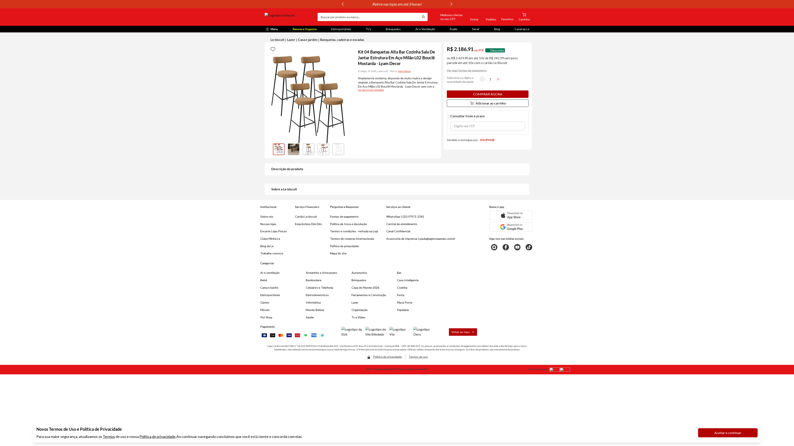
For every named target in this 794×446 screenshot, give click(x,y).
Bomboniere (314, 280)
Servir (476, 29)
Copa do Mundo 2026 (365, 287)
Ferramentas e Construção (369, 295)
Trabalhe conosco (271, 253)
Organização (360, 310)
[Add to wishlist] (273, 49)
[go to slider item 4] (338, 149)
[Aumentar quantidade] (498, 79)
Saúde (310, 317)
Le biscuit (277, 40)
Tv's (368, 29)
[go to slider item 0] (279, 149)
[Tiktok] (529, 247)
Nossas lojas (268, 224)
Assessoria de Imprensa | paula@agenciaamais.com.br (420, 238)
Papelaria (403, 310)
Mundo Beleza (315, 310)
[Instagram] (494, 247)
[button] (447, 16)
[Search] (423, 17)
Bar (399, 272)
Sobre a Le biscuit (284, 189)
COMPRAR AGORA (487, 94)
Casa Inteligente (408, 280)
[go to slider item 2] (308, 149)
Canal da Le (522, 29)
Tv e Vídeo (358, 317)
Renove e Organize (305, 29)
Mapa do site (338, 253)
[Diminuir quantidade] (482, 79)
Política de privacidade (157, 436)
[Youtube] (517, 247)
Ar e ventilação (270, 272)
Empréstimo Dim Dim (308, 224)
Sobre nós (266, 216)
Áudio (453, 29)
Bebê (263, 280)
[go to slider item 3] (323, 149)
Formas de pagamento (344, 216)
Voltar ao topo (460, 332)
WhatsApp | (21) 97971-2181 (405, 216)
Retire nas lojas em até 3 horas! (397, 4)
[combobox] (368, 17)
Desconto (497, 50)
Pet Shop (266, 317)
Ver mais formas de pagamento (467, 70)
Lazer (291, 40)
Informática (313, 302)
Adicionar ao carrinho (491, 103)
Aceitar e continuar (727, 433)
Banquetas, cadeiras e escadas (342, 40)
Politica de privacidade (344, 246)
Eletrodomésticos (317, 295)
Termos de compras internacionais (352, 238)
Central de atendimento (401, 224)
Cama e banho (269, 287)
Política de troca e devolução (348, 224)
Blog (497, 29)
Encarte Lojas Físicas (273, 231)
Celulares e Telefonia (319, 287)
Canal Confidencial (398, 231)
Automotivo (359, 272)
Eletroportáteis (341, 29)
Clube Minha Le (270, 238)
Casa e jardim (307, 40)
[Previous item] (342, 4)
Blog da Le (267, 246)
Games (264, 302)
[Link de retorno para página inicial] (289, 17)
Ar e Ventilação (425, 29)
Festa (400, 295)
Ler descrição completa (371, 89)
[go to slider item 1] (293, 149)
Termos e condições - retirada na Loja (354, 231)
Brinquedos (393, 29)
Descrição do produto (287, 169)
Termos (109, 436)
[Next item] (451, 4)
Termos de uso (418, 356)
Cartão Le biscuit (306, 216)
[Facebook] (506, 247)
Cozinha (402, 287)
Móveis (265, 310)
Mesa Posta (404, 302)
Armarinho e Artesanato (321, 272)
